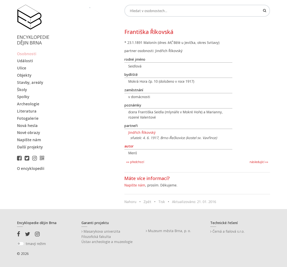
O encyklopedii (30, 168)
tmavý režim (36, 243)
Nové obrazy (28, 132)
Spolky (23, 96)
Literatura (27, 111)
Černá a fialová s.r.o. (227, 231)
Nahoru (130, 201)
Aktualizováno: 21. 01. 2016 (194, 201)
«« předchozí (135, 162)
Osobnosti (26, 53)
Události (25, 60)
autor (129, 146)
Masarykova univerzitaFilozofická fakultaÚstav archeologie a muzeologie (107, 236)
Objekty (24, 75)
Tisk (161, 201)
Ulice (21, 68)
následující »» (259, 162)
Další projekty (30, 147)
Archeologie (28, 103)
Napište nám (29, 139)
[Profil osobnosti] (43, 158)
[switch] (20, 243)
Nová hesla (27, 125)
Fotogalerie (27, 118)
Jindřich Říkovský (142, 132)
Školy (22, 89)
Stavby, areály (30, 82)
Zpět (147, 201)
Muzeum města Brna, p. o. (169, 230)
